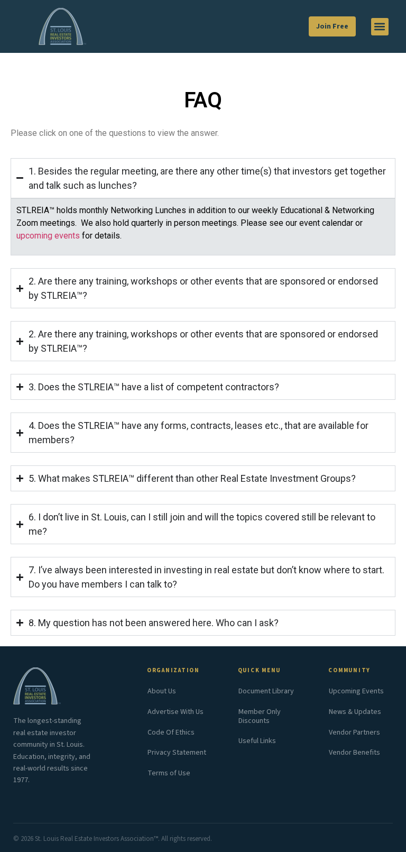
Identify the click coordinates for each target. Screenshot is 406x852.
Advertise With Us (175, 712)
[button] (380, 26)
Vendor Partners (354, 732)
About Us (161, 691)
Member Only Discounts (259, 716)
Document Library (266, 691)
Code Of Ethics (171, 732)
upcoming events (48, 236)
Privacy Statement (176, 752)
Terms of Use (168, 773)
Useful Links (257, 741)
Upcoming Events (356, 691)
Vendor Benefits (354, 752)
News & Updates (355, 712)
